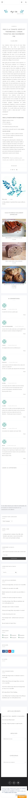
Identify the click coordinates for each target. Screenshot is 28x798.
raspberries (11, 160)
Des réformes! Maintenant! (8, 719)
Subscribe (14, 558)
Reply (24, 314)
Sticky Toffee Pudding (12, 692)
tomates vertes (18, 160)
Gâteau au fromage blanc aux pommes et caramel (13, 610)
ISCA (3, 692)
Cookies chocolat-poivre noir (9, 614)
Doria (4, 383)
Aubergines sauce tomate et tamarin (10, 606)
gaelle (4, 428)
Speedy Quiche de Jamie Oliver (9, 623)
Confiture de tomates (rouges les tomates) (12, 597)
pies (8, 160)
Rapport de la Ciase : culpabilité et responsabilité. (13, 716)
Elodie (4, 309)
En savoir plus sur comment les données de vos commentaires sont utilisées (13, 507)
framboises (16, 158)
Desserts (14, 26)
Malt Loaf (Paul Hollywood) (14, 261)
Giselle (3, 675)
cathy (4, 345)
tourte (23, 160)
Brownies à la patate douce (14, 237)
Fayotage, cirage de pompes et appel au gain (12, 723)
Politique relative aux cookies (10, 792)
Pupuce (4, 362)
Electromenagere (7, 326)
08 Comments (14, 165)
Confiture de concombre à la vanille (10, 588)
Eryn (3, 445)
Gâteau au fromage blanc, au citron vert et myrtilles (14, 584)
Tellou (4, 199)
